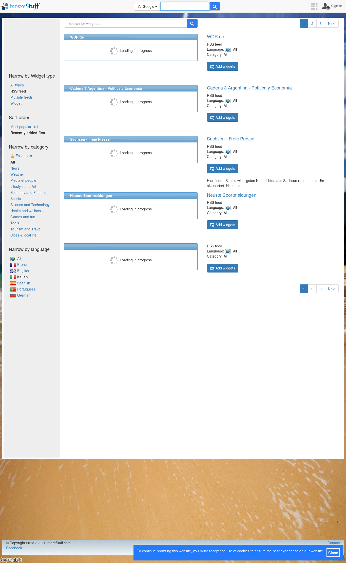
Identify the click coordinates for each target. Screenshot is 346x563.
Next (331, 23)
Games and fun (22, 216)
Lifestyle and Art (23, 186)
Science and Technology (30, 204)
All (19, 258)
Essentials (24, 155)
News (14, 168)
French (23, 264)
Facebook (14, 547)
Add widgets (225, 66)
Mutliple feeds (21, 97)
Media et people (23, 180)
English (23, 270)
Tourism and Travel (25, 228)
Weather (17, 174)
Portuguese (26, 289)
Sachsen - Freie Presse (230, 138)
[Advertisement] (32, 44)
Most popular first (24, 126)
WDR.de (215, 36)
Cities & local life (23, 235)
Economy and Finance (28, 192)
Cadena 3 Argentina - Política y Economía (249, 87)
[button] (315, 6)
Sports (15, 198)
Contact (334, 542)
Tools (14, 222)
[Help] (214, 6)
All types (17, 84)
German (23, 295)
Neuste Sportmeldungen (231, 194)
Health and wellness (26, 210)
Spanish (23, 282)
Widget (16, 103)
